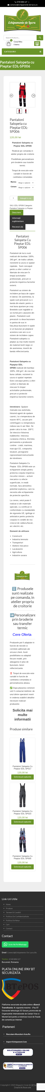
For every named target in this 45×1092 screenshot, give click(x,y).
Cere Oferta (22, 635)
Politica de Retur (13, 920)
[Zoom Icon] (22, 94)
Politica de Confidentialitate (17, 916)
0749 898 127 (15, 959)
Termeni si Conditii (13, 912)
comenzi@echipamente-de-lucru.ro (22, 952)
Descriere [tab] (16, 212)
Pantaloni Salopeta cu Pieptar (21, 208)
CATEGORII (10, 52)
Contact (9, 928)
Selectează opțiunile (22, 777)
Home (8, 904)
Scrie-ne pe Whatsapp (18, 944)
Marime (13, 182)
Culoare (13, 187)
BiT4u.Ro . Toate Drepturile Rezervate (29, 1086)
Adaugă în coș (25, 198)
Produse (9, 908)
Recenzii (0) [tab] (17, 227)
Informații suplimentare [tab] (18, 219)
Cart (7, 924)
